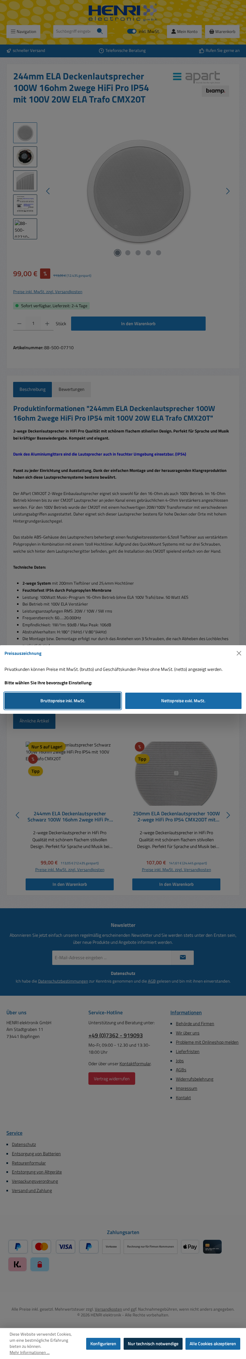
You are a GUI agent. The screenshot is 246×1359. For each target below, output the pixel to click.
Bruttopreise (62, 700)
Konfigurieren (103, 1343)
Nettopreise (183, 700)
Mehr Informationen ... (30, 1352)
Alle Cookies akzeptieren (213, 1343)
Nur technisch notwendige (153, 1343)
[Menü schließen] (239, 653)
